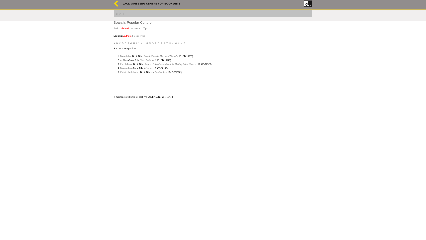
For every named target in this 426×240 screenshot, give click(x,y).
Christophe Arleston (129, 72)
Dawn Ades (125, 56)
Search (120, 14)
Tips (145, 28)
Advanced (136, 28)
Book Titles (139, 36)
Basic (116, 28)
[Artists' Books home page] (116, 6)
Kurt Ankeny (126, 64)
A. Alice (124, 60)
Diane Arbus (126, 68)
